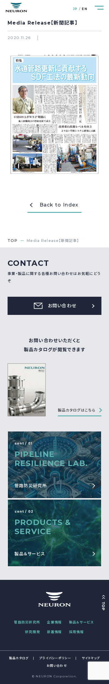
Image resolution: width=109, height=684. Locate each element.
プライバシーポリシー (55, 658)
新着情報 (54, 632)
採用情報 (76, 632)
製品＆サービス (81, 622)
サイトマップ (91, 658)
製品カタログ (19, 658)
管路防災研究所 (27, 622)
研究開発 (32, 632)
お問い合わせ (57, 666)
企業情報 (54, 622)
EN (84, 9)
